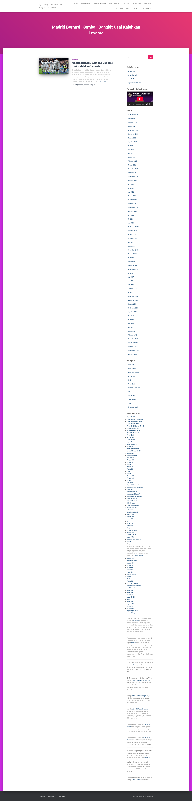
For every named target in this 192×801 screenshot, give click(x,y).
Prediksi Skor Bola (100, 3)
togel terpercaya (132, 610)
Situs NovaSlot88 (132, 512)
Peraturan (61, 796)
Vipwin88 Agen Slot (133, 428)
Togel (128, 8)
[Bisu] (147, 104)
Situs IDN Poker (137, 780)
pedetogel (130, 590)
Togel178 (130, 471)
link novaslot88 (132, 455)
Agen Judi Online (114, 3)
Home (76, 3)
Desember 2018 (133, 250)
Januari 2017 (132, 292)
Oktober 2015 (132, 346)
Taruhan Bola (136, 3)
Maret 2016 (131, 331)
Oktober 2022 (132, 173)
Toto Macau (130, 510)
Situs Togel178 (131, 444)
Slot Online (119, 8)
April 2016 (131, 327)
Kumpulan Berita (86, 3)
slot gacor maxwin (133, 583)
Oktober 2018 (132, 254)
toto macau (130, 458)
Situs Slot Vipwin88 (133, 433)
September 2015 (133, 350)
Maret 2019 (131, 246)
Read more (102, 81)
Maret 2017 (131, 285)
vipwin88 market (132, 492)
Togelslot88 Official (133, 424)
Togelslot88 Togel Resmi (135, 419)
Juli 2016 (131, 315)
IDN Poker (130, 526)
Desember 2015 (133, 339)
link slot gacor (131, 503)
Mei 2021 (131, 223)
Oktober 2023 (132, 138)
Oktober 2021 (132, 203)
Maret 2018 (131, 261)
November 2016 (133, 300)
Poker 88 (136, 620)
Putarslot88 (130, 460)
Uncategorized (133, 407)
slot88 (129, 480)
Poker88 (129, 528)
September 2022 (133, 176)
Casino (130, 380)
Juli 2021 (131, 215)
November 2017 (133, 265)
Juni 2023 (131, 145)
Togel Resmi (131, 442)
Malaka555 (130, 558)
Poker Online (147, 8)
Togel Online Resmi (133, 505)
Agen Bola (125, 3)
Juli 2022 (131, 184)
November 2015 (133, 343)
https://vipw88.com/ (133, 494)
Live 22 (133, 643)
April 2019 (131, 242)
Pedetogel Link (131, 507)
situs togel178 (131, 535)
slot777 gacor (138, 555)
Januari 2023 (132, 165)
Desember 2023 (133, 130)
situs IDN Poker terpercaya (141, 696)
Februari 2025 (132, 122)
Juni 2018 (131, 258)
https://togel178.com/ (134, 539)
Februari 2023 (132, 161)
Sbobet (129, 579)
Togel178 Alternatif (133, 485)
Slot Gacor (130, 437)
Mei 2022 (131, 192)
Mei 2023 (131, 149)
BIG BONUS (51, 796)
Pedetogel (130, 532)
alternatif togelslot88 (133, 451)
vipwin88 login (131, 613)
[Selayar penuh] (150, 104)
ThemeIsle (149, 796)
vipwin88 (129, 489)
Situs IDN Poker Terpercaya (141, 680)
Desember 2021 (133, 200)
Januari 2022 (132, 196)
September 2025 (133, 115)
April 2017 (131, 281)
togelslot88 (130, 453)
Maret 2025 (131, 118)
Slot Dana (130, 483)
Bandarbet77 (132, 71)
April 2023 (131, 153)
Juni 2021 (131, 219)
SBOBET (129, 599)
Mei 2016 (131, 323)
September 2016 (133, 308)
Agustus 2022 (132, 180)
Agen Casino (148, 3)
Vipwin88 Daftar (132, 530)
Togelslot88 (131, 417)
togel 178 (130, 519)
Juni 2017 (131, 273)
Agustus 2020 (132, 230)
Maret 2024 (131, 126)
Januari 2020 (132, 234)
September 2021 (133, 207)
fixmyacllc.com (132, 501)
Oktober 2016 (132, 304)
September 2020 (133, 227)
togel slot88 (131, 597)
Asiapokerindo (133, 75)
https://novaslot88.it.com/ (135, 487)
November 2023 (133, 134)
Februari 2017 (132, 288)
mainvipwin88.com (133, 448)
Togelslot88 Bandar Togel (135, 426)
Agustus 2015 (132, 354)
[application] (140, 99)
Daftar (42, 796)
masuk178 (130, 537)
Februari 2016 (132, 335)
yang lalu (89, 85)
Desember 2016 (133, 296)
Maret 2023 (131, 157)
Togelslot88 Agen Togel (134, 421)
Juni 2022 (131, 188)
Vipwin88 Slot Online (133, 430)
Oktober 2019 (132, 238)
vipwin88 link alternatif (134, 586)
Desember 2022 (133, 169)
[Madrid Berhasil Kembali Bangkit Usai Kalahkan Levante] (53, 66)
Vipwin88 (130, 446)
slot (129, 391)
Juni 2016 (131, 319)
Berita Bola (136, 8)
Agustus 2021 (132, 211)
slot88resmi (131, 588)
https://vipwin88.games (134, 496)
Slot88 (129, 464)
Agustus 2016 (132, 312)
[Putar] (129, 104)
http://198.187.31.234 (134, 83)
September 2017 (133, 269)
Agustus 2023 (132, 142)
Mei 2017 (131, 277)
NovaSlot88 (130, 514)
